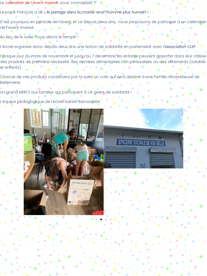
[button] (19, 161)
